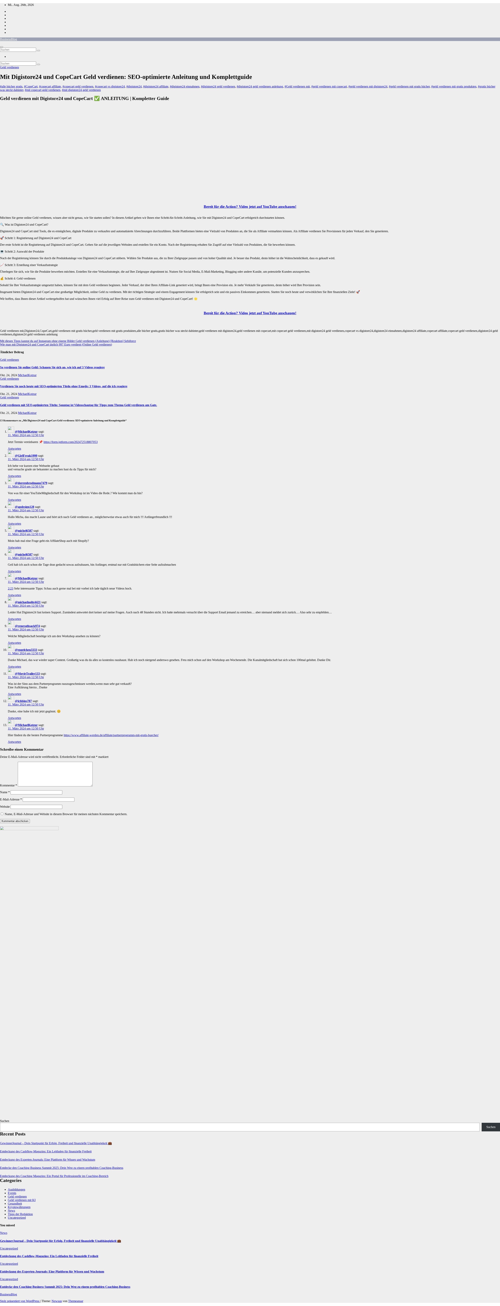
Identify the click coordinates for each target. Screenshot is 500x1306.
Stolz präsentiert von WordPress (20, 1301)
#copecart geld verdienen (77, 86)
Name (5, 792)
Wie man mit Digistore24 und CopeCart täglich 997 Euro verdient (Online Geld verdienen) (56, 344)
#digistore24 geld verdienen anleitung (260, 86)
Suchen (4, 1121)
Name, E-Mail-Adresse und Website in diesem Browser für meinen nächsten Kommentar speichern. (66, 814)
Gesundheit (15, 1203)
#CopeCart (31, 86)
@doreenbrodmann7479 (31, 483)
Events (12, 1193)
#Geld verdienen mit (297, 86)
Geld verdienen (9, 67)
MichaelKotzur (27, 375)
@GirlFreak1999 (26, 455)
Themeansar (75, 1301)
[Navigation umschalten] (1, 46)
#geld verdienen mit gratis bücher (409, 86)
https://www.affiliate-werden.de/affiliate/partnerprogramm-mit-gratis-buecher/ (111, 735)
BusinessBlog (8, 39)
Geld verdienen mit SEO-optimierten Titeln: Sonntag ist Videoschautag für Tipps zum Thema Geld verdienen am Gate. (78, 405)
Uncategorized (17, 1217)
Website (5, 806)
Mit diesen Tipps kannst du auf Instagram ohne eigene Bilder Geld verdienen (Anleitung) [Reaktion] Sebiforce (68, 341)
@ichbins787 (23, 701)
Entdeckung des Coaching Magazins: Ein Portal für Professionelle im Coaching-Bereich (54, 1176)
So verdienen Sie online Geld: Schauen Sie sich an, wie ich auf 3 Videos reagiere (52, 367)
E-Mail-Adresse (11, 799)
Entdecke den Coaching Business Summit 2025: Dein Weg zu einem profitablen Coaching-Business (61, 1167)
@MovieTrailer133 (27, 673)
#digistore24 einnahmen (184, 86)
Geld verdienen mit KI (22, 1200)
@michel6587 (24, 530)
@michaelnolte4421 (28, 602)
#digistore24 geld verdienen (218, 86)
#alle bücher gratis (11, 86)
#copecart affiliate (50, 86)
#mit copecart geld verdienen (42, 90)
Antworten (14, 448)
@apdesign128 (24, 506)
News (11, 1210)
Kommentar (8, 785)
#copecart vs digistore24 (110, 86)
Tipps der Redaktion (20, 1214)
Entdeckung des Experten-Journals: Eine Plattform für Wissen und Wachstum (47, 1159)
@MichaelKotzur (26, 431)
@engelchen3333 (26, 649)
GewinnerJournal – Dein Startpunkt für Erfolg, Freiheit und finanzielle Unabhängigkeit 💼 (56, 1143)
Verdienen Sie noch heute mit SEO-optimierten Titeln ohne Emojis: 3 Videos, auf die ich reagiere (63, 386)
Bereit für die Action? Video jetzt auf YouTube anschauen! (250, 207)
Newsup (57, 1301)
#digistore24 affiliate (155, 86)
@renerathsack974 (27, 626)
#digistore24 (134, 86)
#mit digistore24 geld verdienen (81, 90)
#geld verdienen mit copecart (329, 86)
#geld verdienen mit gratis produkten (453, 86)
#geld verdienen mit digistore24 (367, 86)
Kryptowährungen (19, 1207)
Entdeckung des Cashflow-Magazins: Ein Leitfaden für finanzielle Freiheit (46, 1151)
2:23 (10, 588)
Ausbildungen (16, 1189)
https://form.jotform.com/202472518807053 (71, 442)
